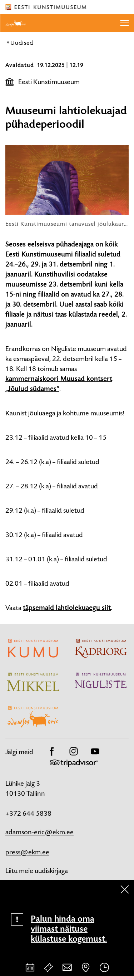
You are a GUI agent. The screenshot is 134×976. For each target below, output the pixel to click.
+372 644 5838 (28, 813)
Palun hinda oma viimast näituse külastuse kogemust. (69, 928)
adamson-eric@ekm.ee (39, 832)
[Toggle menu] (124, 23)
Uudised (21, 42)
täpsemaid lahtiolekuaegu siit (67, 608)
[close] (124, 889)
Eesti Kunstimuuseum (49, 82)
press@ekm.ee (27, 852)
